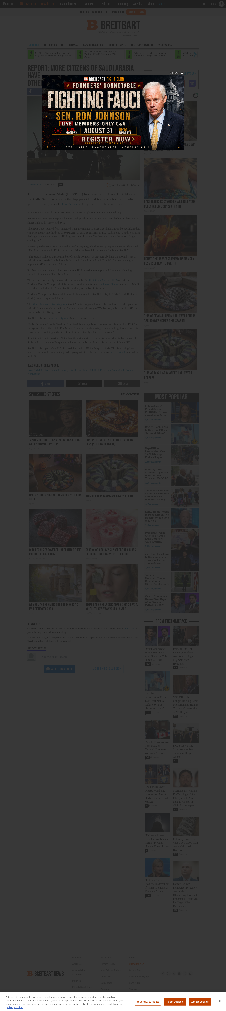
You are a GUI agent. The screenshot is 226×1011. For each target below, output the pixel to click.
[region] (113, 1001)
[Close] (220, 1001)
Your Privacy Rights (148, 1001)
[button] (113, 505)
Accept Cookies (200, 1001)
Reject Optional (175, 1001)
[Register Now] (113, 110)
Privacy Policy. (15, 1007)
